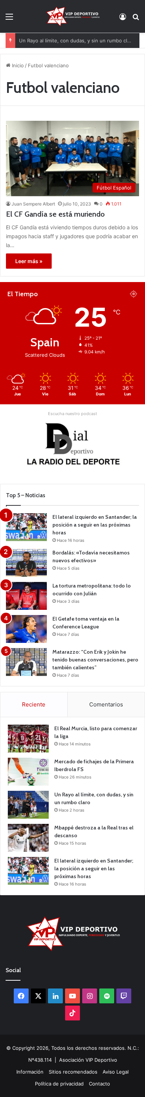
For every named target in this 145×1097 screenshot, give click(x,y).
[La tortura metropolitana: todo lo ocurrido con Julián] (26, 596)
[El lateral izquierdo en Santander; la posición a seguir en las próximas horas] (26, 527)
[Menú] (9, 19)
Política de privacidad (59, 1084)
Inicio (17, 65)
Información (30, 1072)
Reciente (33, 704)
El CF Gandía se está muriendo (55, 214)
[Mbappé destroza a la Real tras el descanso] (28, 838)
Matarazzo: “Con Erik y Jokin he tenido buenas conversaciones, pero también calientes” (95, 659)
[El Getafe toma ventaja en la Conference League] (26, 629)
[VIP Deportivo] (72, 16)
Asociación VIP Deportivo (88, 1060)
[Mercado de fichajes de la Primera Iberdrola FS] (28, 772)
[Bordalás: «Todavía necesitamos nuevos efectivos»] (26, 563)
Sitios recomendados (73, 1072)
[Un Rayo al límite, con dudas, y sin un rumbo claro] (28, 805)
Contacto (99, 1084)
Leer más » (28, 261)
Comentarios (106, 704)
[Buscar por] (135, 19)
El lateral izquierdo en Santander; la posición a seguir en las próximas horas (94, 525)
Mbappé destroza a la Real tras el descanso (69, 46)
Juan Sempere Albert (33, 204)
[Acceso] (122, 19)
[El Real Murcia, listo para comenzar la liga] (28, 739)
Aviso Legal (116, 1072)
